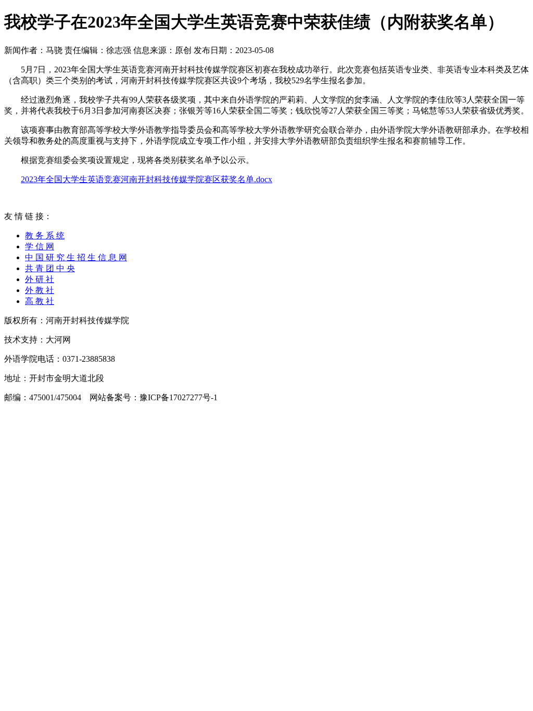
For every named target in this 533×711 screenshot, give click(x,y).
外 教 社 (39, 290)
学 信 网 (39, 246)
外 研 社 (39, 279)
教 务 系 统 (45, 235)
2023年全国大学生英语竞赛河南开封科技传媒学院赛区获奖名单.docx (146, 179)
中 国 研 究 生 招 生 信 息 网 (76, 257)
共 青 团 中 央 (50, 268)
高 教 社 (39, 301)
